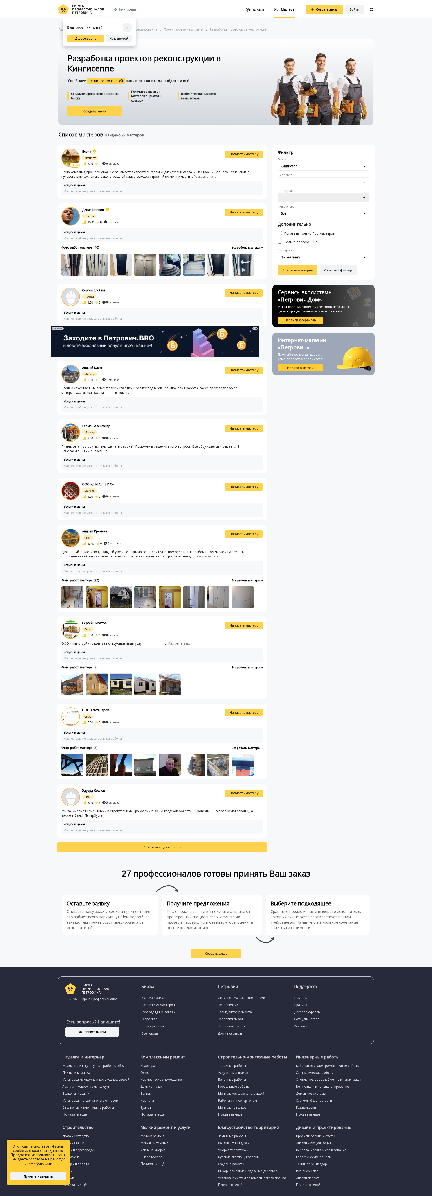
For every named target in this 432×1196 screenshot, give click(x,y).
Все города (150, 1033)
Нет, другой (118, 38)
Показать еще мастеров (162, 847)
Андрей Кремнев (94, 531)
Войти (354, 9)
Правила (300, 1005)
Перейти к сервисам (300, 320)
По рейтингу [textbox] (290, 257)
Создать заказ (94, 111)
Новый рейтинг (152, 1026)
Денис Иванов (93, 210)
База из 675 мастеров (158, 1005)
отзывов (112, 163)
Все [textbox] (283, 213)
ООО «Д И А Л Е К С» (98, 484)
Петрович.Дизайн (231, 1019)
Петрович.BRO (229, 1005)
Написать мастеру (244, 154)
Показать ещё (75, 1114)
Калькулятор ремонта (235, 1012)
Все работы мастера (246, 247)
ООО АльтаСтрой (95, 710)
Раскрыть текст (206, 176)
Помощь (300, 997)
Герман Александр (96, 426)
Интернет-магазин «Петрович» (242, 997)
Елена (86, 151)
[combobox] (323, 166)
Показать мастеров (297, 270)
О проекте (149, 1019)
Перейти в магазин (300, 368)
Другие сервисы (230, 1033)
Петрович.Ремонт (231, 1026)
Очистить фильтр (338, 270)
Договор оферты (307, 1012)
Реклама (300, 1026)
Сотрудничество (307, 1019)
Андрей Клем (92, 367)
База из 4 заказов (155, 997)
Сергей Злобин (93, 290)
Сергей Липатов (94, 623)
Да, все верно (85, 38)
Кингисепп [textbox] (289, 166)
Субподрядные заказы (158, 1012)
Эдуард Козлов (93, 790)
